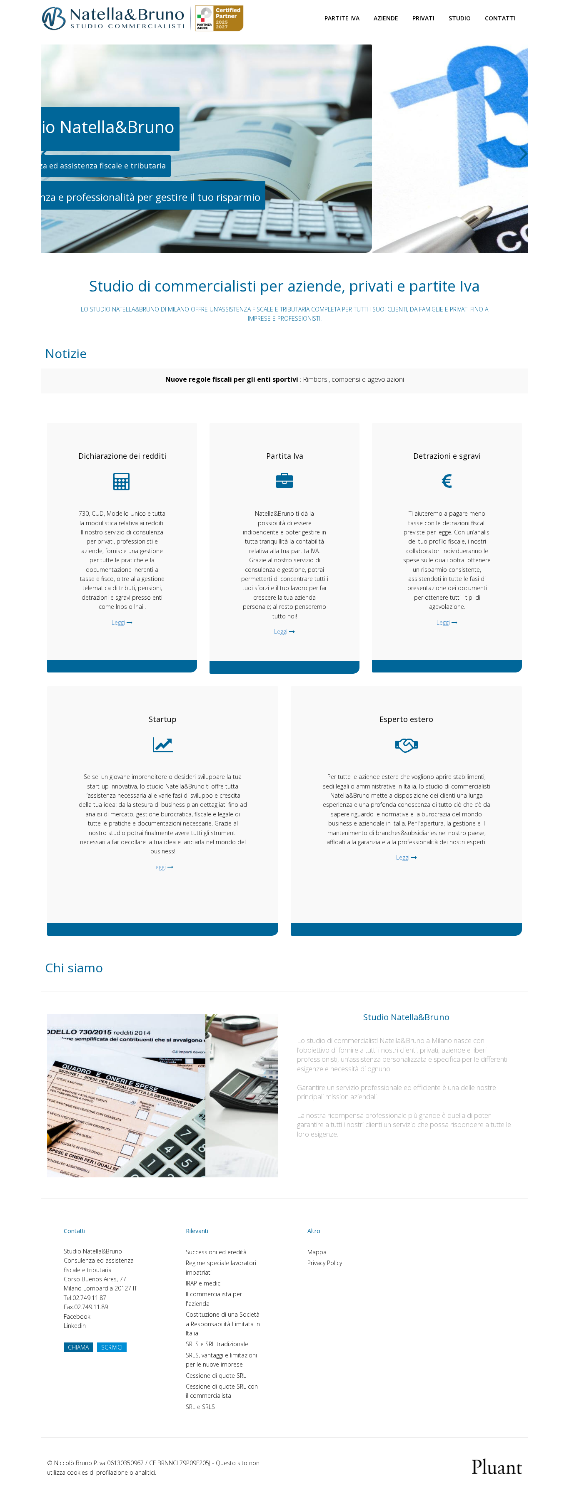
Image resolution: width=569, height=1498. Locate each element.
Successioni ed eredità (216, 1252)
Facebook (77, 1316)
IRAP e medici (204, 1283)
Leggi (118, 622)
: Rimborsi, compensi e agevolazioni (284, 379)
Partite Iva (341, 18)
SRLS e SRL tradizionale (217, 1344)
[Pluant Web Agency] (497, 1466)
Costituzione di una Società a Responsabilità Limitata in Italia (223, 1323)
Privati (423, 18)
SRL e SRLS (200, 1407)
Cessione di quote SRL (216, 1375)
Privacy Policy (324, 1263)
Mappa (317, 1252)
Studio (460, 18)
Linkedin (75, 1326)
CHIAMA (78, 1347)
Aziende (386, 18)
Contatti (500, 18)
